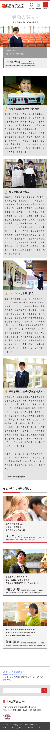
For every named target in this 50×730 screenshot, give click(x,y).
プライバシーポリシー (13, 725)
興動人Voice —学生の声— (14, 674)
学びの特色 (18, 672)
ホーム (8, 672)
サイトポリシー (31, 725)
